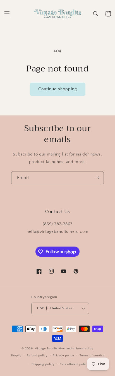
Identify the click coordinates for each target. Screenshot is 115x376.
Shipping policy (43, 364)
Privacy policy (63, 355)
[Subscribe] (97, 177)
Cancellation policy (74, 364)
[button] (7, 14)
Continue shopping (57, 89)
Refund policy (37, 355)
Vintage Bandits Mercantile (55, 348)
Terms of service (92, 355)
